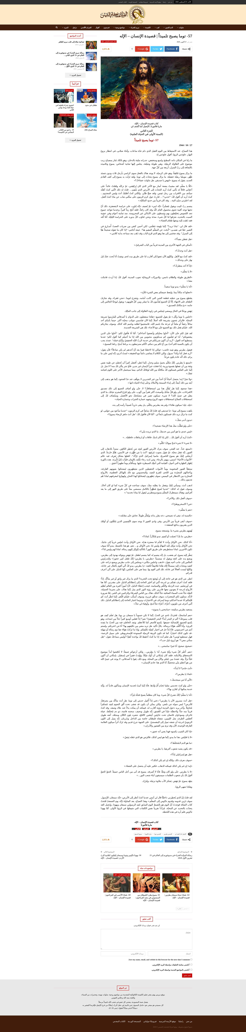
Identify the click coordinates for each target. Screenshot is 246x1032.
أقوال (97, 28)
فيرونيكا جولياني (143, 2)
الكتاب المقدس (123, 2)
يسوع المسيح (138, 834)
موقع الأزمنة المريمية (155, 2)
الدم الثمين (169, 28)
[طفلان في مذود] (87, 96)
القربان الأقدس (86, 28)
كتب (157, 28)
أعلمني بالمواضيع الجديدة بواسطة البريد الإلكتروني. (170, 970)
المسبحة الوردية (133, 2)
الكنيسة (148, 28)
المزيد (66, 28)
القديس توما (157, 834)
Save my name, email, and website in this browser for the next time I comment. (159, 960)
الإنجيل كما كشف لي (180, 834)
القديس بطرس (168, 834)
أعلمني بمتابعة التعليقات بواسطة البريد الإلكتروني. (170, 965)
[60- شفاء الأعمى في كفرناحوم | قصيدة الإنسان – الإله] (117, 882)
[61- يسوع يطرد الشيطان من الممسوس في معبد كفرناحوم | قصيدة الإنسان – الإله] (146, 882)
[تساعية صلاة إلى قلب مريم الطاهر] (91, 45)
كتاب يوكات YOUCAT (66, 115)
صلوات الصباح (92, 115)
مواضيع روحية (120, 28)
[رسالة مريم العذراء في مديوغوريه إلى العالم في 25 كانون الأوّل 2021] (91, 67)
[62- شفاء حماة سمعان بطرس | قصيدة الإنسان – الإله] (175, 882)
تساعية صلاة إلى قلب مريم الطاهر (71, 42)
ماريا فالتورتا (148, 834)
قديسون (106, 28)
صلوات (181, 28)
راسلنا (164, 2)
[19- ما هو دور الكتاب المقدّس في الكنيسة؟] (64, 121)
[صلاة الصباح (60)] (87, 121)
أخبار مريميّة (69, 90)
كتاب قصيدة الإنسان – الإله (108, 41)
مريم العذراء (135, 28)
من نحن (170, 2)
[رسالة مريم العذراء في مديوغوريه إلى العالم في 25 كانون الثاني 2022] (91, 56)
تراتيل (75, 28)
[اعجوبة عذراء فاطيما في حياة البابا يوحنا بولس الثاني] (64, 96)
